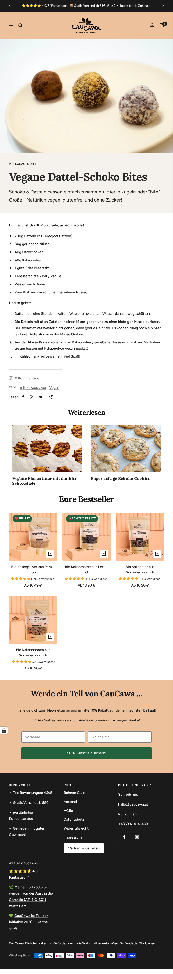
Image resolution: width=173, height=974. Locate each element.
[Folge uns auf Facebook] (124, 837)
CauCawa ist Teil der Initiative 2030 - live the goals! (28, 922)
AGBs (68, 810)
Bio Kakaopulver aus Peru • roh (33, 569)
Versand (70, 801)
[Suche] (20, 25)
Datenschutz (74, 819)
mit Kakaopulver (23, 164)
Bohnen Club (74, 792)
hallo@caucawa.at (133, 804)
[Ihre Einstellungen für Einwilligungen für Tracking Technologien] (4, 730)
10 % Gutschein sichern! (86, 753)
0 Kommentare (27, 378)
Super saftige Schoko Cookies (120, 478)
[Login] (152, 25)
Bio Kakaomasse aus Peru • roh (86, 569)
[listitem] (23, 397)
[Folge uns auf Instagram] (137, 837)
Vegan (54, 387)
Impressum (73, 837)
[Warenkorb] (161, 25)
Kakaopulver (32, 260)
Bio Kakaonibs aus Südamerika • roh (140, 569)
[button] (33, 579)
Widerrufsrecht (76, 828)
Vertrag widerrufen (84, 848)
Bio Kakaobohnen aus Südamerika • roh (33, 652)
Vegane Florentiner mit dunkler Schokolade (44, 481)
